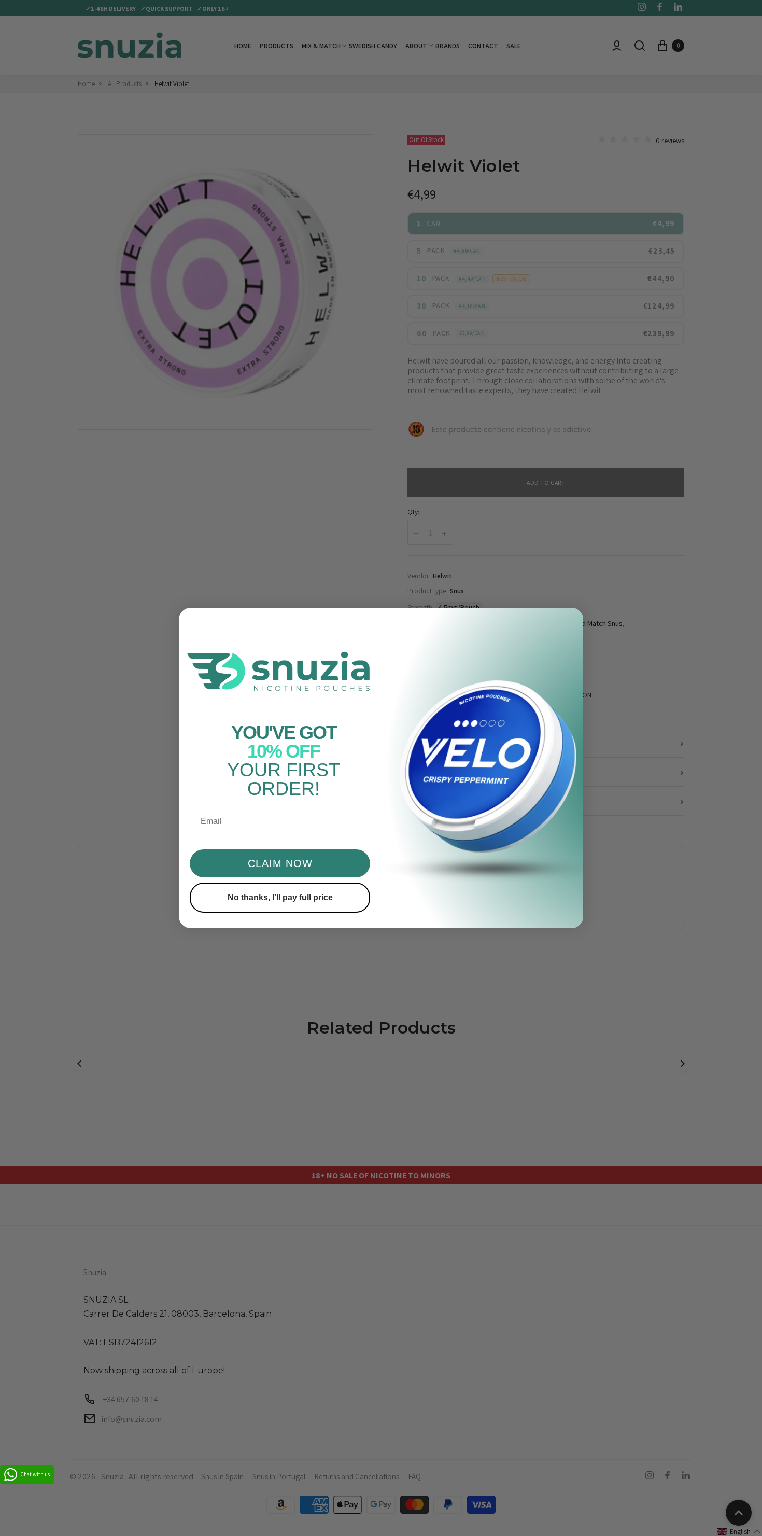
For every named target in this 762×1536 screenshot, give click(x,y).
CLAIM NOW (280, 863)
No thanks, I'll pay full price (280, 897)
